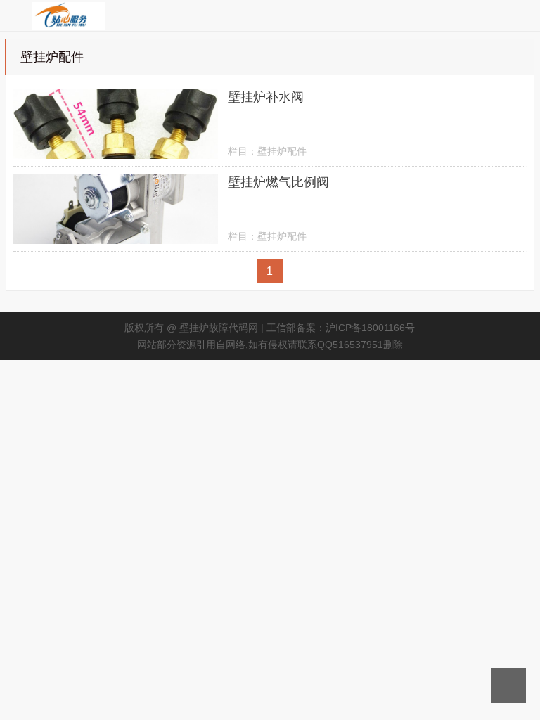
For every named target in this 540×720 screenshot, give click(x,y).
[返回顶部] (508, 685)
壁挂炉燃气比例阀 (278, 182)
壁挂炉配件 (282, 151)
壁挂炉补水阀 (266, 97)
